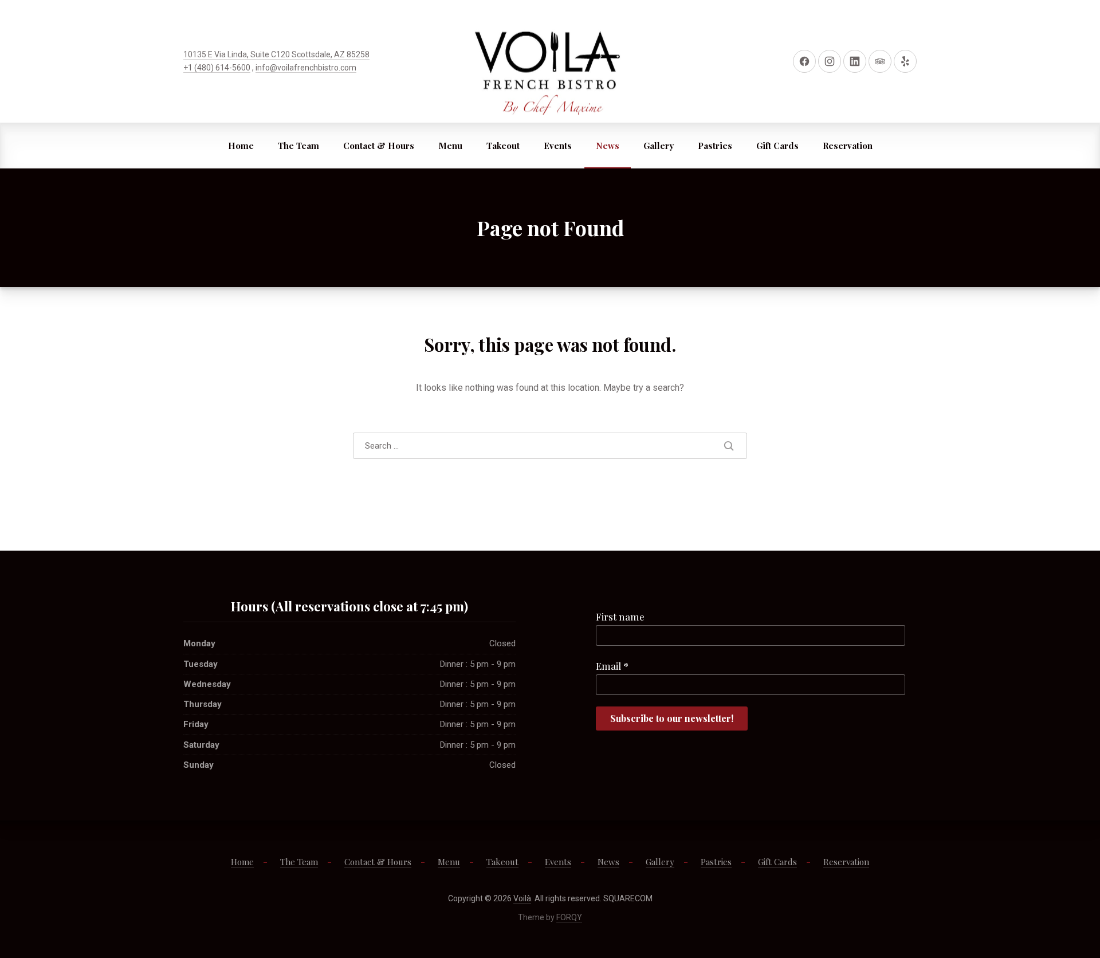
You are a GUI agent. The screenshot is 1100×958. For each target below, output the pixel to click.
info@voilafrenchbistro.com (306, 67)
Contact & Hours (378, 145)
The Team (298, 145)
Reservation (848, 145)
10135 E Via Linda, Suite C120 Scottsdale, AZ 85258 (276, 54)
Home (241, 145)
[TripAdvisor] (880, 61)
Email (612, 665)
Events (558, 145)
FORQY (569, 917)
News (607, 145)
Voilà (522, 898)
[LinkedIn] (854, 61)
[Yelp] (905, 61)
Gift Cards (777, 145)
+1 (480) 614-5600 (216, 67)
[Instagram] (829, 61)
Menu (450, 145)
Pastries (715, 145)
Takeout (503, 145)
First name (620, 616)
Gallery (658, 145)
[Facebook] (804, 61)
